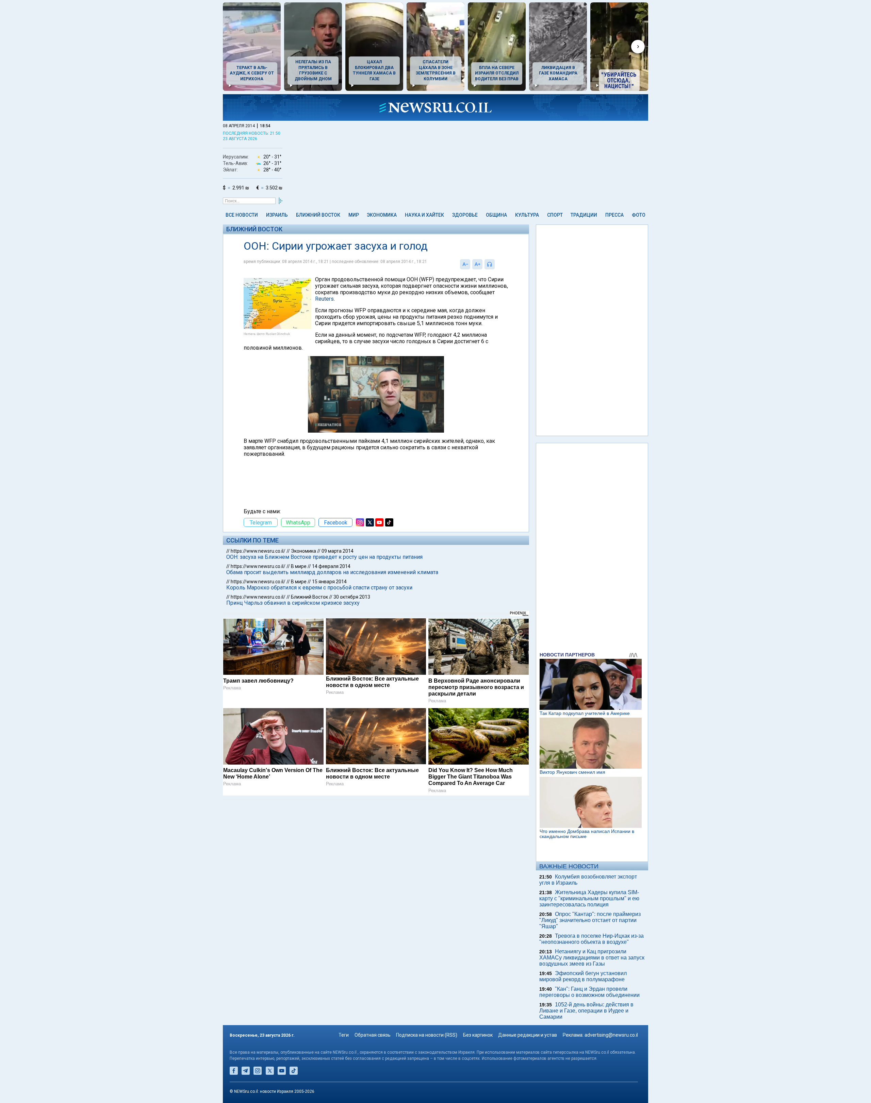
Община (496, 215)
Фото (638, 215)
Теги (344, 1035)
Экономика (382, 215)
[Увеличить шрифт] (477, 264)
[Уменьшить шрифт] (465, 264)
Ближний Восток (318, 215)
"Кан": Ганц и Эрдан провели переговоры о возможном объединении (589, 992)
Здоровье (465, 215)
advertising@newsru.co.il (611, 1035)
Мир (353, 215)
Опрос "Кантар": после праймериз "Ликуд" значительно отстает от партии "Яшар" (590, 920)
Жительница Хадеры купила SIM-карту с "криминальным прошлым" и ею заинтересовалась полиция (589, 898)
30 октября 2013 (351, 597)
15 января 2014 (329, 581)
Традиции (584, 215)
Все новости (242, 215)
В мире (299, 566)
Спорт (555, 215)
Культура (527, 215)
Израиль (277, 215)
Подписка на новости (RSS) (426, 1035)
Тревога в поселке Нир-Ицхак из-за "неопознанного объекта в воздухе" (591, 939)
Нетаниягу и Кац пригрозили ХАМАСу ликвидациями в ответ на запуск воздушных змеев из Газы (591, 958)
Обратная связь (373, 1035)
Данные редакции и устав (527, 1035)
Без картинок (478, 1035)
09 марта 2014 (338, 551)
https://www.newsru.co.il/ (258, 551)
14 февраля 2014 (331, 566)
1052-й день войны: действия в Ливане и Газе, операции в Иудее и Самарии (586, 1011)
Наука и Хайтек (424, 215)
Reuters (324, 299)
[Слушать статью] (496, 264)
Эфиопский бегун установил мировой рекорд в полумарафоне (583, 976)
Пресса (614, 215)
